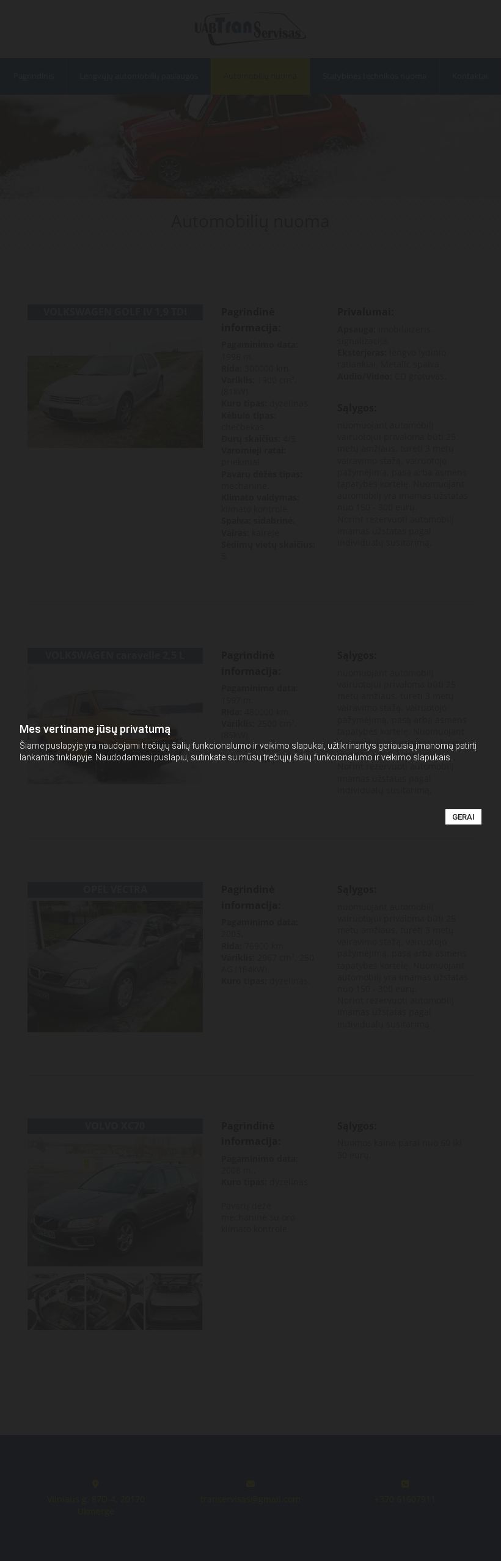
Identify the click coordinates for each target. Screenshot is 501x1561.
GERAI (463, 816)
